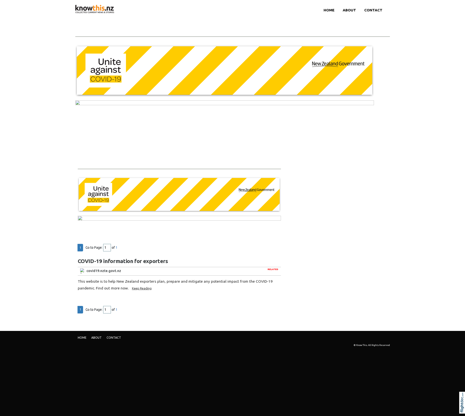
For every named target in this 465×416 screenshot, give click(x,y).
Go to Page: (93, 247)
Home (329, 10)
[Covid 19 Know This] (224, 70)
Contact (373, 10)
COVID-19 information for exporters (123, 261)
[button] (463, 409)
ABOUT (349, 10)
